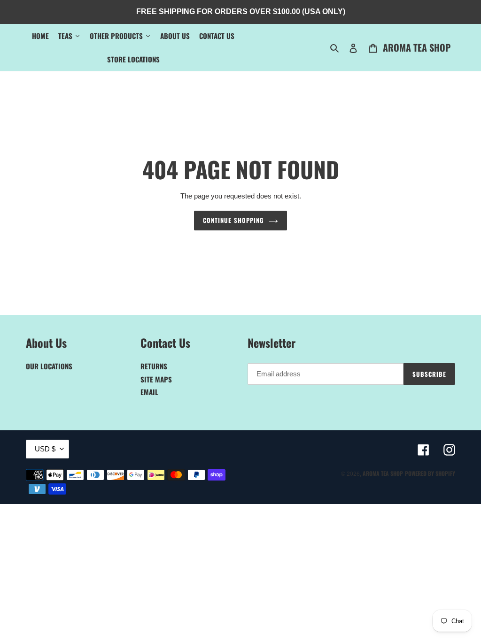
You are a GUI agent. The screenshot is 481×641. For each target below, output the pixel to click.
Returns (153, 366)
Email (149, 392)
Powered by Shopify (430, 473)
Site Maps (156, 379)
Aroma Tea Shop (416, 47)
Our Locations (49, 366)
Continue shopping (233, 220)
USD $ (45, 449)
